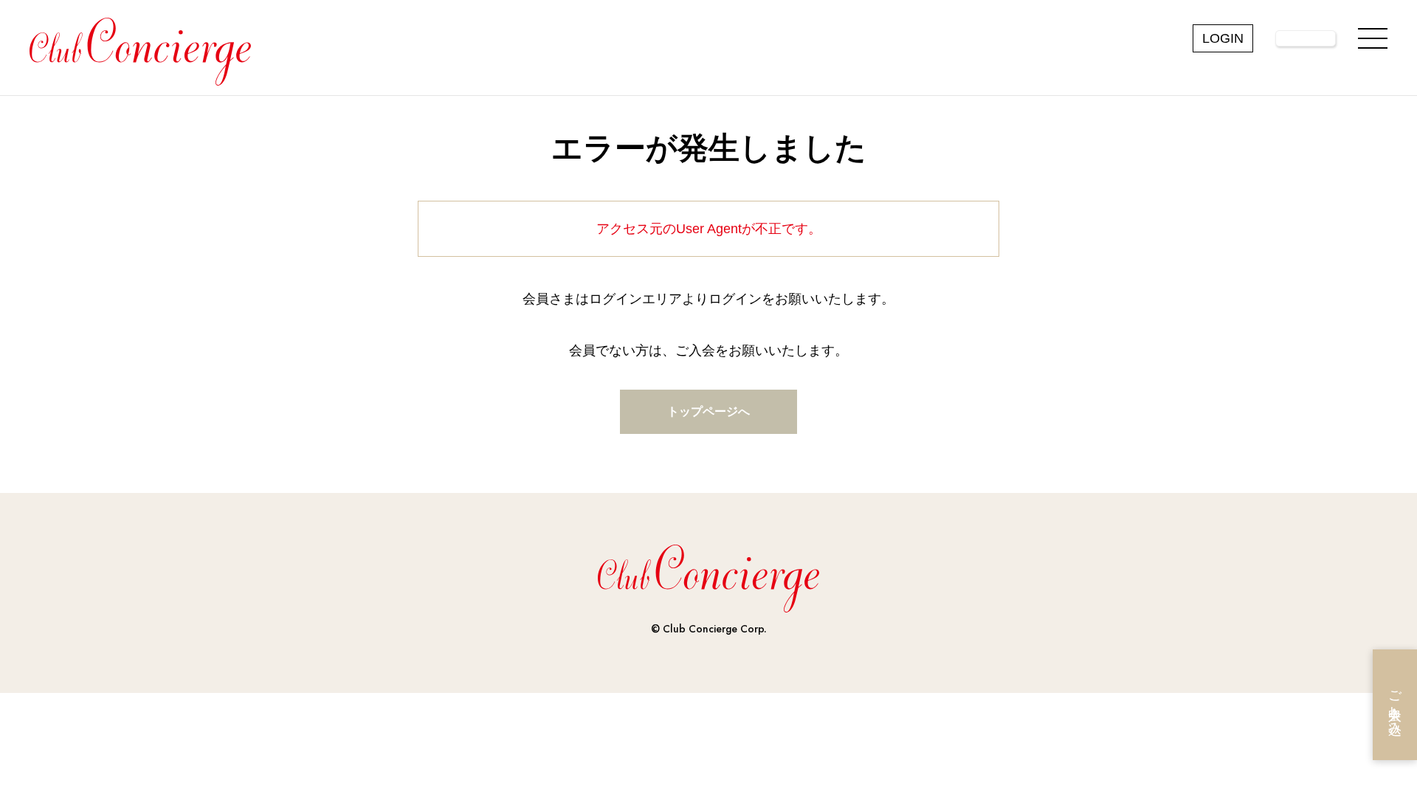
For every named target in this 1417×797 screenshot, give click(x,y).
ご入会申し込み (1394, 705)
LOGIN (1223, 38)
